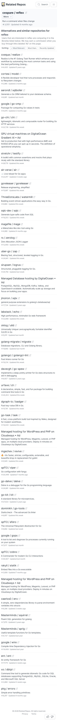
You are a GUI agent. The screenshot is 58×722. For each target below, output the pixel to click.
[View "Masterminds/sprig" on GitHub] (26, 629)
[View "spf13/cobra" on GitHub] (18, 552)
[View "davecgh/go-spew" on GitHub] (26, 369)
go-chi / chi (8, 117)
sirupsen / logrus (11, 264)
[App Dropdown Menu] (54, 4)
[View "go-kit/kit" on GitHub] (15, 495)
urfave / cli (7, 385)
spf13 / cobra (9, 551)
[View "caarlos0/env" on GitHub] (19, 599)
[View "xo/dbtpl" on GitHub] (14, 669)
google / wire (9, 642)
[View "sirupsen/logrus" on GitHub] (22, 265)
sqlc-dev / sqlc (9, 210)
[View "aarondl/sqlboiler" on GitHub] (24, 90)
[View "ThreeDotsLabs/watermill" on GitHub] (34, 197)
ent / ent (6, 655)
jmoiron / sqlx (9, 298)
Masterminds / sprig (13, 628)
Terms (33, 714)
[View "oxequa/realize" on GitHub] (21, 55)
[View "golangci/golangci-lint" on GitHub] (30, 355)
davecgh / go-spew (12, 368)
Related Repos (16, 4)
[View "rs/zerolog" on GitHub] (16, 238)
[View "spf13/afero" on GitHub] (18, 522)
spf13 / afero (8, 521)
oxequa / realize (10, 54)
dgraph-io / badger (12, 401)
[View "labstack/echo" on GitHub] (21, 312)
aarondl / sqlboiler (11, 90)
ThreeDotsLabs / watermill (17, 197)
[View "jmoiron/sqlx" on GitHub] (19, 298)
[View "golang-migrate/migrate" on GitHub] (33, 342)
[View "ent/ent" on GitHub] (13, 656)
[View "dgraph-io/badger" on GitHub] (25, 402)
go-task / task (9, 415)
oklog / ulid (7, 325)
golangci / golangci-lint (14, 355)
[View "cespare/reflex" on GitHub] (26, 13)
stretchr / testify (11, 153)
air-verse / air (9, 169)
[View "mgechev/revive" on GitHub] (23, 451)
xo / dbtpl (7, 669)
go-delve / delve (10, 481)
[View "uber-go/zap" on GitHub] (19, 251)
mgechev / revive (11, 451)
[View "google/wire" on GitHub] (18, 642)
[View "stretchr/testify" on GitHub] (22, 153)
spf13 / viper (8, 467)
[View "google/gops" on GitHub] (19, 535)
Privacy (25, 714)
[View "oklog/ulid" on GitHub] (16, 325)
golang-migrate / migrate (16, 341)
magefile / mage (10, 224)
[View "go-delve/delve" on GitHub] (22, 481)
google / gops (9, 535)
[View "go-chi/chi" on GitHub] (16, 117)
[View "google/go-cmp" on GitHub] (23, 104)
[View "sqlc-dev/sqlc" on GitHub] (20, 211)
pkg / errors (8, 688)
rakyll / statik (8, 565)
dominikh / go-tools (12, 508)
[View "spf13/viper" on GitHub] (17, 468)
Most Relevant (17, 48)
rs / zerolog (8, 237)
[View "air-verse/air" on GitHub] (18, 170)
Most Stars (32, 48)
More (6, 16)
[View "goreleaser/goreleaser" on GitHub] (30, 183)
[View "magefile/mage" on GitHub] (22, 224)
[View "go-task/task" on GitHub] (19, 415)
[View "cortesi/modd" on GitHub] (20, 74)
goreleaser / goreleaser (14, 183)
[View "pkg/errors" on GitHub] (17, 689)
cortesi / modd (10, 73)
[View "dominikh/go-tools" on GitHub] (26, 508)
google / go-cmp (11, 103)
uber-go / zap (9, 251)
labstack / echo (10, 311)
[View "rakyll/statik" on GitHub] (18, 565)
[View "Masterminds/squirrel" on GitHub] (29, 615)
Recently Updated (47, 48)
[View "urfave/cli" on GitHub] (15, 385)
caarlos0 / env (9, 598)
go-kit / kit (7, 494)
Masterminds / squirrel (14, 615)
